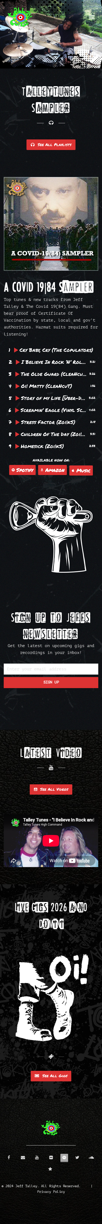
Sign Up (51, 682)
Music (83, 470)
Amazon (54, 469)
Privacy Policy (51, 1192)
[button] (92, 17)
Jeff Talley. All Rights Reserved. (48, 1186)
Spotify (24, 469)
